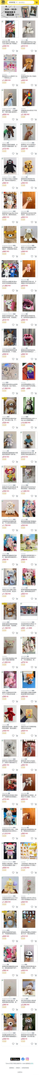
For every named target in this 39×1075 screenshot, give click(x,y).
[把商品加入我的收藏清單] (13, 51)
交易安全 (20, 1072)
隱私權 (18, 1068)
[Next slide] (36, 29)
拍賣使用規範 (25, 1068)
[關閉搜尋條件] (17, 2)
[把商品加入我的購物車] (17, 51)
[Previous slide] (21, 29)
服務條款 (11, 1068)
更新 (32, 1063)
